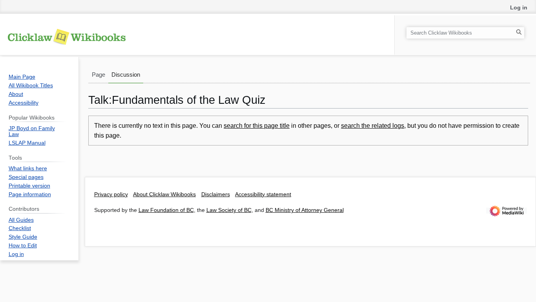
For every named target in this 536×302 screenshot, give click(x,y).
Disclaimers (215, 194)
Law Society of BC (229, 210)
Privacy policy (111, 194)
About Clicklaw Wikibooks (164, 194)
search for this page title (257, 125)
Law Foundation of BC (166, 210)
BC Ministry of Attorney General (305, 210)
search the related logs (372, 125)
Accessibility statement (263, 194)
